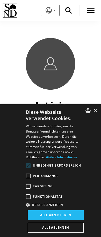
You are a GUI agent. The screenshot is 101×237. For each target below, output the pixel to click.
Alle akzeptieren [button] (55, 215)
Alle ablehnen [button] (55, 227)
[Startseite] (18, 10)
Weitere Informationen (61, 157)
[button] (55, 205)
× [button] (95, 111)
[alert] (50, 170)
